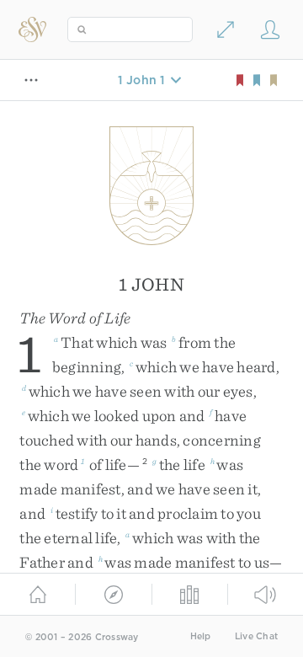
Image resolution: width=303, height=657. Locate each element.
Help (200, 636)
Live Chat (256, 636)
